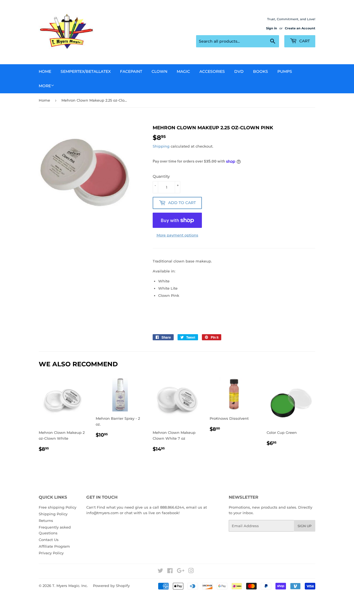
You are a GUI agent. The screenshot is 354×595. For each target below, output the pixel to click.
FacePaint (131, 71)
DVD (239, 71)
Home (45, 71)
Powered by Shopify (111, 585)
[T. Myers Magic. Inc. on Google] (180, 571)
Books (260, 71)
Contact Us (49, 539)
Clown (159, 71)
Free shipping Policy (57, 507)
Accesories (212, 71)
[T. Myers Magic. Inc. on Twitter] (160, 571)
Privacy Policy (51, 553)
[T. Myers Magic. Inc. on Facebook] (170, 571)
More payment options (177, 235)
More (45, 85)
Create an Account (300, 28)
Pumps (284, 71)
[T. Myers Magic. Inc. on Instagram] (191, 571)
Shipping (161, 146)
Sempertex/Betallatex (86, 71)
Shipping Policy (53, 514)
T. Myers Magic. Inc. (70, 585)
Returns (46, 520)
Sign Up (305, 526)
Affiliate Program (54, 546)
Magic (183, 71)
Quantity (161, 176)
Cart (304, 40)
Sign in (271, 28)
